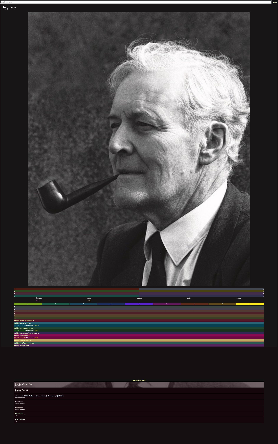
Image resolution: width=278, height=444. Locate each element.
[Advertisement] (66, 363)
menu (275, 2)
